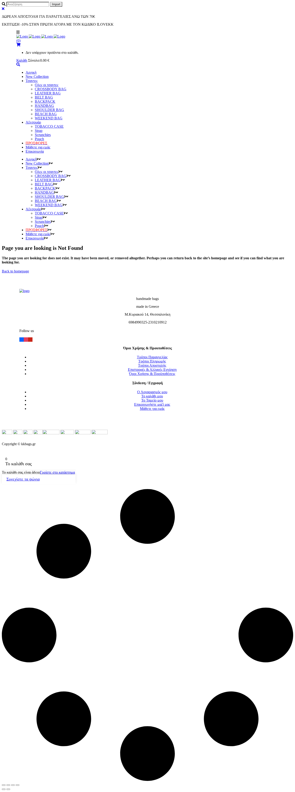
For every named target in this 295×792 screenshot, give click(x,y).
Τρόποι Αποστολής (152, 365)
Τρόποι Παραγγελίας (152, 357)
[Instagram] (26, 339)
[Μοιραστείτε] (8, 785)
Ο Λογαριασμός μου (152, 392)
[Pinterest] (30, 339)
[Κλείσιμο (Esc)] (4, 785)
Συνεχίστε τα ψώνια (23, 479)
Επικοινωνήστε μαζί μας (152, 404)
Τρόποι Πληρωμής (152, 361)
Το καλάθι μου (152, 396)
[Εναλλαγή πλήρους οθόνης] (13, 785)
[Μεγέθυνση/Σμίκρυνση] (17, 785)
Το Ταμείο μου (152, 400)
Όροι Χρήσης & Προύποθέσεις (152, 374)
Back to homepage (15, 271)
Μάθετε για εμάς (152, 409)
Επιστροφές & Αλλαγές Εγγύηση (152, 370)
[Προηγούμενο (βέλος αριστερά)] (4, 789)
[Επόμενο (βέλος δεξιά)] (8, 789)
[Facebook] (21, 339)
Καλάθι (21, 60)
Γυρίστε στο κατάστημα (57, 472)
